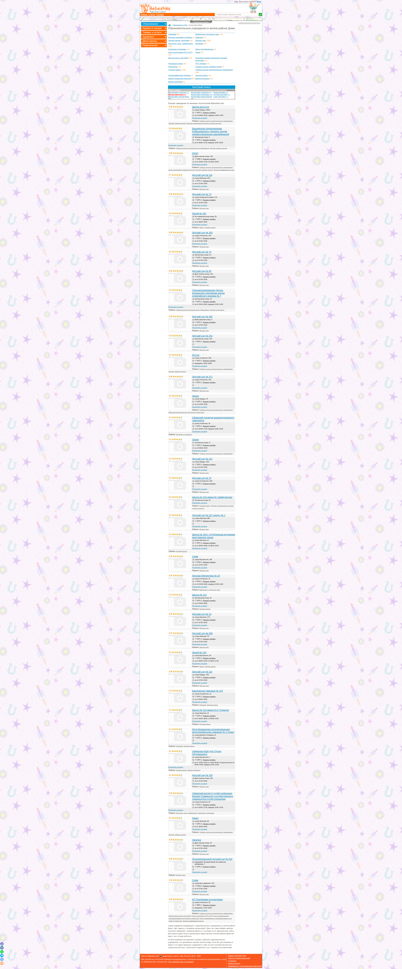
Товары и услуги (152, 32)
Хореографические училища (179, 75)
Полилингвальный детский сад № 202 (212, 859)
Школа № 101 (199, 595)
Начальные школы (175, 64)
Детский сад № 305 (202, 316)
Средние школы (174, 70)
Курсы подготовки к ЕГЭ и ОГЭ (180, 52)
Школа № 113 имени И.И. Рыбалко (210, 710)
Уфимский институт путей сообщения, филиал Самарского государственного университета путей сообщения (212, 796)
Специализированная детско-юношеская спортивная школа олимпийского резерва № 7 (208, 293)
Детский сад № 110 (202, 671)
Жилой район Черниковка (202, 94)
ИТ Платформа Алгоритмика (207, 899)
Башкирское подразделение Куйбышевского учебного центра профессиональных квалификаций (210, 131)
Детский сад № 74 (201, 252)
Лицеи (197, 52)
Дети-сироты (150, 41)
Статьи (152, 14)
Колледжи (199, 44)
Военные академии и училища (180, 37)
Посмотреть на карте (199, 118)
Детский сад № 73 (201, 194)
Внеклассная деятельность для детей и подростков (186, 412)
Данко (195, 818)
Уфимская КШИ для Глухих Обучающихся (206, 752)
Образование (150, 23)
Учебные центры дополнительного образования (214, 70)
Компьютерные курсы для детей (180, 916)
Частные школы (201, 75)
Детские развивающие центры (224, 170)
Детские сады (200, 40)
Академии (172, 34)
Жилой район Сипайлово (201, 92)
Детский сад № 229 (202, 775)
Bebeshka (159, 8)
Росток (195, 355)
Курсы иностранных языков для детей (182, 170)
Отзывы (160, 14)
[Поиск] (260, 14)
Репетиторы (173, 67)
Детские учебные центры (177, 123)
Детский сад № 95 (201, 271)
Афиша (144, 14)
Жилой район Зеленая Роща (179, 97)
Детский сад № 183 (202, 232)
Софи (195, 556)
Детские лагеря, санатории (178, 40)
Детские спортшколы (217, 310)
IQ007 (195, 153)
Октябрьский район (221, 94)
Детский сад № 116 (202, 175)
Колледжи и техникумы (177, 49)
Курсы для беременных (204, 49)
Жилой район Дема (177, 94)
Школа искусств (200, 107)
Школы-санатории (175, 82)
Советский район (220, 97)
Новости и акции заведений (239, 958)
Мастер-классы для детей (178, 58)
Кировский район (220, 92)
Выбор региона (234, 963)
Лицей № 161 (199, 213)
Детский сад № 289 (202, 633)
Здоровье (148, 36)
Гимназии (199, 37)
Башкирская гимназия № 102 (207, 691)
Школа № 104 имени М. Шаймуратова (212, 497)
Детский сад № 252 (202, 336)
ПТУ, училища (200, 64)
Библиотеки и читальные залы (207, 34)
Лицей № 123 (199, 652)
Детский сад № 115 (202, 459)
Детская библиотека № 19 (206, 575)
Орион (195, 396)
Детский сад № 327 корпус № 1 (208, 515)
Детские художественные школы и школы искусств (204, 123)
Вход (259, 2)
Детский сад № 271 (202, 376)
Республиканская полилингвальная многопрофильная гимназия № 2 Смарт (213, 730)
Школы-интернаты (202, 78)
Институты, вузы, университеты (180, 44)
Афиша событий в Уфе (237, 956)
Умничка (196, 840)
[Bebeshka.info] (169, 25)
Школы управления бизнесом (179, 78)
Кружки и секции (152, 28)
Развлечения (150, 45)
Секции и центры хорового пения (208, 67)
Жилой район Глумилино (179, 92)
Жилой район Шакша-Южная (201, 97)
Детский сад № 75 (201, 478)
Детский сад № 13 (201, 614)
